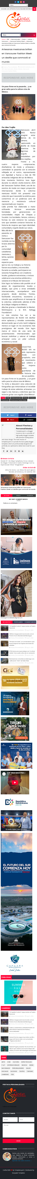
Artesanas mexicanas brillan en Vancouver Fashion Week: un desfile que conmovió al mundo (18, 488)
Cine (9, 1062)
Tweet (12, 415)
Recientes (7, 622)
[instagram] (24, 2)
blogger (6, 495)
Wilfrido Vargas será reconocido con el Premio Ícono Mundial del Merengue (21, 635)
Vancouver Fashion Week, (9, 71)
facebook (30, 495)
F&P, (3, 69)
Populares (18, 622)
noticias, (20, 69)
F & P (3, 1065)
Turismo (30, 1071)
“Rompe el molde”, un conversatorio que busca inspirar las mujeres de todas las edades (21, 643)
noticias (30, 39)
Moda (24, 39)
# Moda (25, 398)
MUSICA (24, 1065)
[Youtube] (13, 1)
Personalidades (18, 1068)
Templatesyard (19, 1170)
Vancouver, (26, 69)
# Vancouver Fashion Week (18, 400)
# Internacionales (16, 398)
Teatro (21, 1071)
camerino (5, 1074)
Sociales (5, 1071)
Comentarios (30, 622)
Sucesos (14, 1071)
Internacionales (15, 39)
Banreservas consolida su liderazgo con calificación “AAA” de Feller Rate (21, 660)
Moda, (16, 69)
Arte (3, 1062)
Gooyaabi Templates (18, 1173)
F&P (21, 9)
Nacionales (6, 1068)
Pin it (12, 420)
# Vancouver (5, 400)
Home (3, 39)
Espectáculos (26, 1062)
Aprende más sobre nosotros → (22, 1161)
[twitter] (18, 2)
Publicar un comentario (10, 503)
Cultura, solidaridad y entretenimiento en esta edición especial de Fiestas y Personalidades (22, 1029)
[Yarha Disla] (18, 1175)
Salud (28, 1068)
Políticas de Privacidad (9, 1106)
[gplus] (21, 2)
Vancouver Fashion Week (17, 41)
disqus (18, 495)
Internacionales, (9, 69)
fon (12, 1074)
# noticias (32, 398)
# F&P (7, 398)
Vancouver (5, 41)
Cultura (16, 1062)
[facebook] (15, 2)
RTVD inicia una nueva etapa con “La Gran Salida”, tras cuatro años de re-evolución (22, 652)
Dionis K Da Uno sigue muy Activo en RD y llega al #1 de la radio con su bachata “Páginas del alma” (21, 1039)
